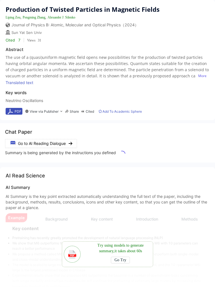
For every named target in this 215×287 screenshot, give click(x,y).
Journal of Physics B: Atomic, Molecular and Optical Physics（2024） (75, 24)
